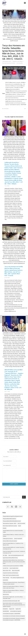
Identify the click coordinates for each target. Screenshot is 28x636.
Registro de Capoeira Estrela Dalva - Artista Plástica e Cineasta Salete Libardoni (13, 583)
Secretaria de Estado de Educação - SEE (11, 600)
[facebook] (8, 506)
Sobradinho (5, 608)
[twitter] (12, 506)
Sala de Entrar (6, 594)
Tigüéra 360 (18, 608)
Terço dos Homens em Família (8, 63)
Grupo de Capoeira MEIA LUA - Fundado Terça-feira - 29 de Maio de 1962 (13, 548)
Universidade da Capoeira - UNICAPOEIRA (11, 613)
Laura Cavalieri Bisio (14, 568)
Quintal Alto (5, 580)
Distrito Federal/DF (18, 538)
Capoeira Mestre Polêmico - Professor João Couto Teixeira (13, 535)
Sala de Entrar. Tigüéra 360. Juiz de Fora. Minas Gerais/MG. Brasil (13, 597)
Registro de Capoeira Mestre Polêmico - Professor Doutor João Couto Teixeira (13, 587)
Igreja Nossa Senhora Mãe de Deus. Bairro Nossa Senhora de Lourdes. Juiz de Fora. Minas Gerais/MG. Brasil (14, 562)
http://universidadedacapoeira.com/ (16, 555)
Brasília (4, 528)
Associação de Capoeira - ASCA (9, 523)
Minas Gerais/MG (15, 570)
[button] (24, 497)
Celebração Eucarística (8, 538)
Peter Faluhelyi (6, 577)
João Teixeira (19, 61)
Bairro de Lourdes (21, 523)
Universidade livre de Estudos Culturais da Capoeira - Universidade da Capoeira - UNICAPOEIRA (14, 619)
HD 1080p (5, 555)
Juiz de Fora (5, 568)
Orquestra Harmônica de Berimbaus (10, 572)
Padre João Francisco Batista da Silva (11, 575)
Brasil (19, 525)
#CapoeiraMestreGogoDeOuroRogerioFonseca (12, 516)
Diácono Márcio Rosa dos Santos (10, 541)
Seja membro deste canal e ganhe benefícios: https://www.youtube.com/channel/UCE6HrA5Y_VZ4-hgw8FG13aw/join (14, 605)
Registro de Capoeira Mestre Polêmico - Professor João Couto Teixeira (13, 591)
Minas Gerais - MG (7, 570)
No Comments (20, 63)
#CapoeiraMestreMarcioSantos (9, 518)
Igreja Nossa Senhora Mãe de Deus (10, 557)
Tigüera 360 (11, 608)
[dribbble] (20, 506)
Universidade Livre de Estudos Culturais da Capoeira (14, 616)
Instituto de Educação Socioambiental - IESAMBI (13, 565)
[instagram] (16, 506)
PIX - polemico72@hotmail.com (17, 577)
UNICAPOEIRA (6, 611)
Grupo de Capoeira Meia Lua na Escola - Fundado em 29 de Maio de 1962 (14, 552)
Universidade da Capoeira (15, 611)
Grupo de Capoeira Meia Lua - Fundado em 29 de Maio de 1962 (13, 544)
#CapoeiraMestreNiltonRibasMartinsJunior (12, 521)
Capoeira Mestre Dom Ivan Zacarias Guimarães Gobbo (13, 531)
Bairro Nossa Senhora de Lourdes (10, 525)
